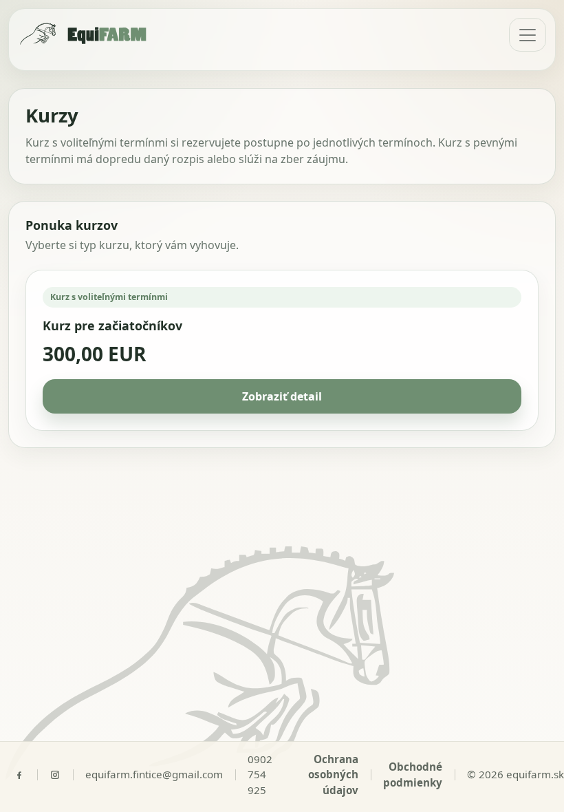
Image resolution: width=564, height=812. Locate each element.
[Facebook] (25, 774)
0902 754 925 (260, 775)
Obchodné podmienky (412, 774)
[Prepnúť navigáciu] (527, 35)
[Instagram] (61, 774)
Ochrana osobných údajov (333, 775)
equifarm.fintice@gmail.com (154, 774)
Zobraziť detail (282, 396)
